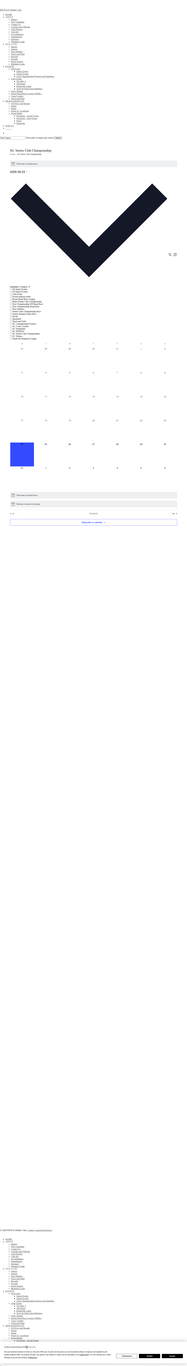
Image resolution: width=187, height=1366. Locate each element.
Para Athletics (17, 1276)
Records (14, 1281)
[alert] (93, 164)
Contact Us (16, 1249)
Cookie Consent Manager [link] (13, 1347)
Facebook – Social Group (27, 1340)
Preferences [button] (32, 1358)
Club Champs (17, 1316)
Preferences (127, 1356)
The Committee (17, 1246)
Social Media (16, 1338)
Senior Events (22, 1298)
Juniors (14, 1271)
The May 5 (21, 1306)
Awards (14, 1284)
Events (12, 154)
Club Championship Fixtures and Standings (35, 1301)
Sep (173, 513)
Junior (13, 1333)
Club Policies (16, 1254)
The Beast (20, 1308)
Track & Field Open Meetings (29, 1313)
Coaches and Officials (20, 1251)
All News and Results (20, 1328)
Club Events (16, 1303)
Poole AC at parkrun (20, 1335)
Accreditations (17, 1259)
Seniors (14, 1274)
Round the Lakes (23, 1311)
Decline (150, 1356)
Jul (13, 513)
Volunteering (16, 1261)
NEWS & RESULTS (14, 1326)
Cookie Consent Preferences (40, 1230)
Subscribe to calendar (92, 522)
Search (58, 138)
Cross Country (17, 1321)
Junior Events (22, 1296)
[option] (89, 289)
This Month (93, 513)
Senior (14, 1330)
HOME (8, 1239)
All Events (15, 1293)
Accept (172, 1356)
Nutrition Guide (18, 1266)
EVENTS (9, 1291)
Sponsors (15, 1264)
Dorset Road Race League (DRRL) (26, 1318)
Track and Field (18, 1279)
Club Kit (14, 1256)
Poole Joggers (17, 1286)
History (14, 1244)
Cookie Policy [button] (84, 1355)
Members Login (18, 1288)
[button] (89, 257)
